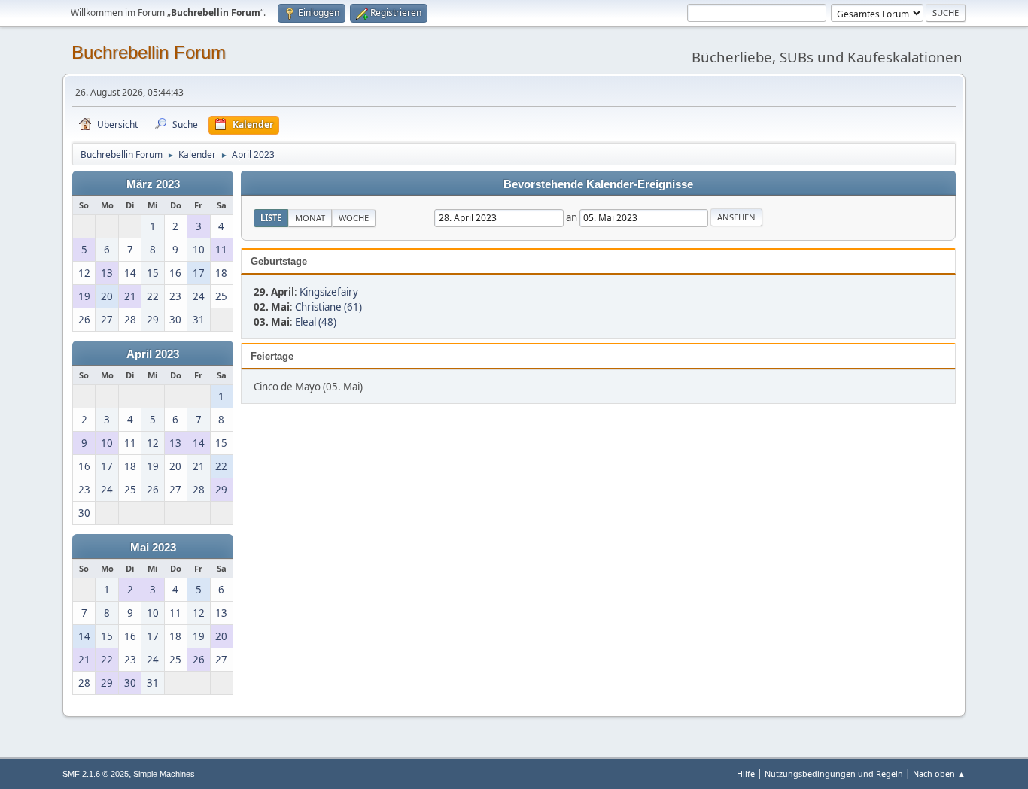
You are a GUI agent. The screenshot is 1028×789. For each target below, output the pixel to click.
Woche (354, 217)
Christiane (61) (328, 307)
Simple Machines (164, 773)
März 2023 (153, 184)
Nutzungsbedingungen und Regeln (834, 773)
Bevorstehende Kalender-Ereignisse (598, 184)
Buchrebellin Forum (148, 52)
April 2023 (152, 354)
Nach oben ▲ (939, 773)
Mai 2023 (153, 548)
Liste (270, 217)
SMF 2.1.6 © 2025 (95, 773)
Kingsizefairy (329, 292)
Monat (310, 217)
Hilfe (746, 773)
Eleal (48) (315, 322)
